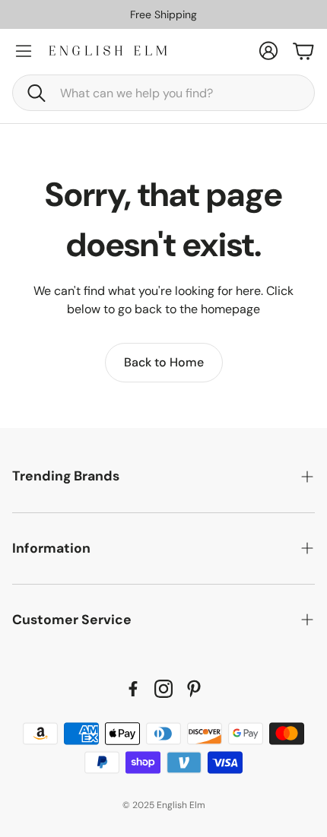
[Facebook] (133, 689)
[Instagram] (163, 689)
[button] (163, 92)
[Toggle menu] (23, 51)
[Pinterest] (194, 689)
